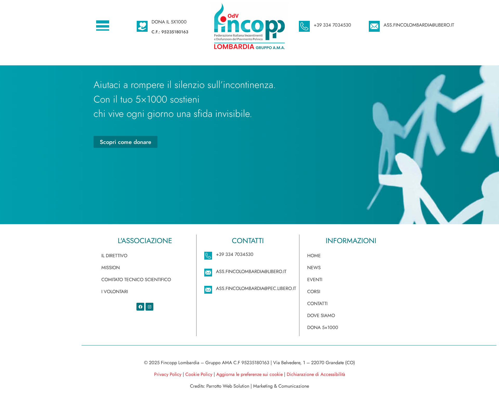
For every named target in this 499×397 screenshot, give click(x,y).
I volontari (114, 291)
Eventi (314, 279)
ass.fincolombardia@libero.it (419, 25)
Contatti (317, 303)
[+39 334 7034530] (304, 26)
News (314, 267)
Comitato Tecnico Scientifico (136, 279)
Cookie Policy (198, 374)
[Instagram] (149, 307)
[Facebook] (140, 307)
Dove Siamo (321, 315)
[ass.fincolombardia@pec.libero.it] (208, 290)
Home (314, 255)
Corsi (313, 291)
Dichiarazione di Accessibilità (316, 374)
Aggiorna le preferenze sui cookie (249, 374)
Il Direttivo (114, 255)
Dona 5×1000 (322, 327)
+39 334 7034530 (332, 25)
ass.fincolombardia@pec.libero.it (256, 288)
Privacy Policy (167, 374)
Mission (110, 267)
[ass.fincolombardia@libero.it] (374, 26)
